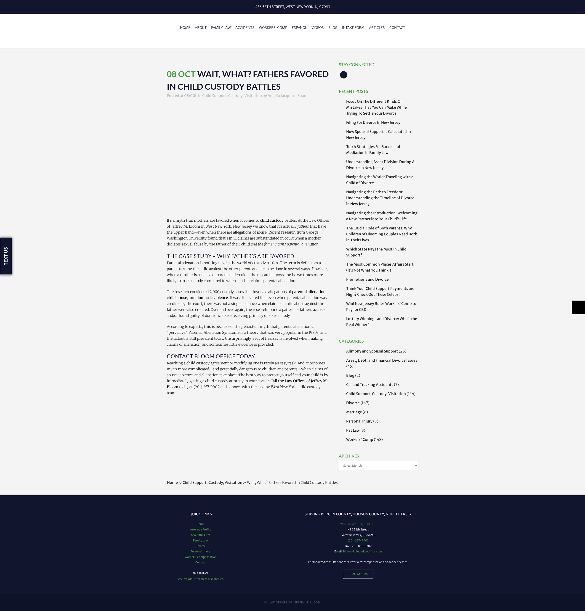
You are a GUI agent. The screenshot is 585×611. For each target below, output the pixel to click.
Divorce (353, 403)
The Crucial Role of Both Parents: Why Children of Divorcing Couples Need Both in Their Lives (381, 234)
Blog (350, 375)
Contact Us (358, 574)
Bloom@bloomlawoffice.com (362, 551)
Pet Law (353, 430)
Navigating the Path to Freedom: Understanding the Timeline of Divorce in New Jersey (380, 198)
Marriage (354, 412)
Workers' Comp (359, 439)
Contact (200, 562)
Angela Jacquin (281, 95)
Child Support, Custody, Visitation (376, 393)
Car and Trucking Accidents (369, 384)
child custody (272, 220)
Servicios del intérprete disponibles (200, 579)
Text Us (6, 256)
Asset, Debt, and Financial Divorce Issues (381, 360)
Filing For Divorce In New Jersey (373, 122)
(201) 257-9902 (358, 540)
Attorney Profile (200, 529)
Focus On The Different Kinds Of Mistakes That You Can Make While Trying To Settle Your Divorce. (376, 107)
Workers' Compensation (201, 557)
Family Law (200, 540)
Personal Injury (359, 421)
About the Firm (200, 535)
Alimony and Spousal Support (372, 351)
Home (172, 482)
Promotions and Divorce (367, 279)
